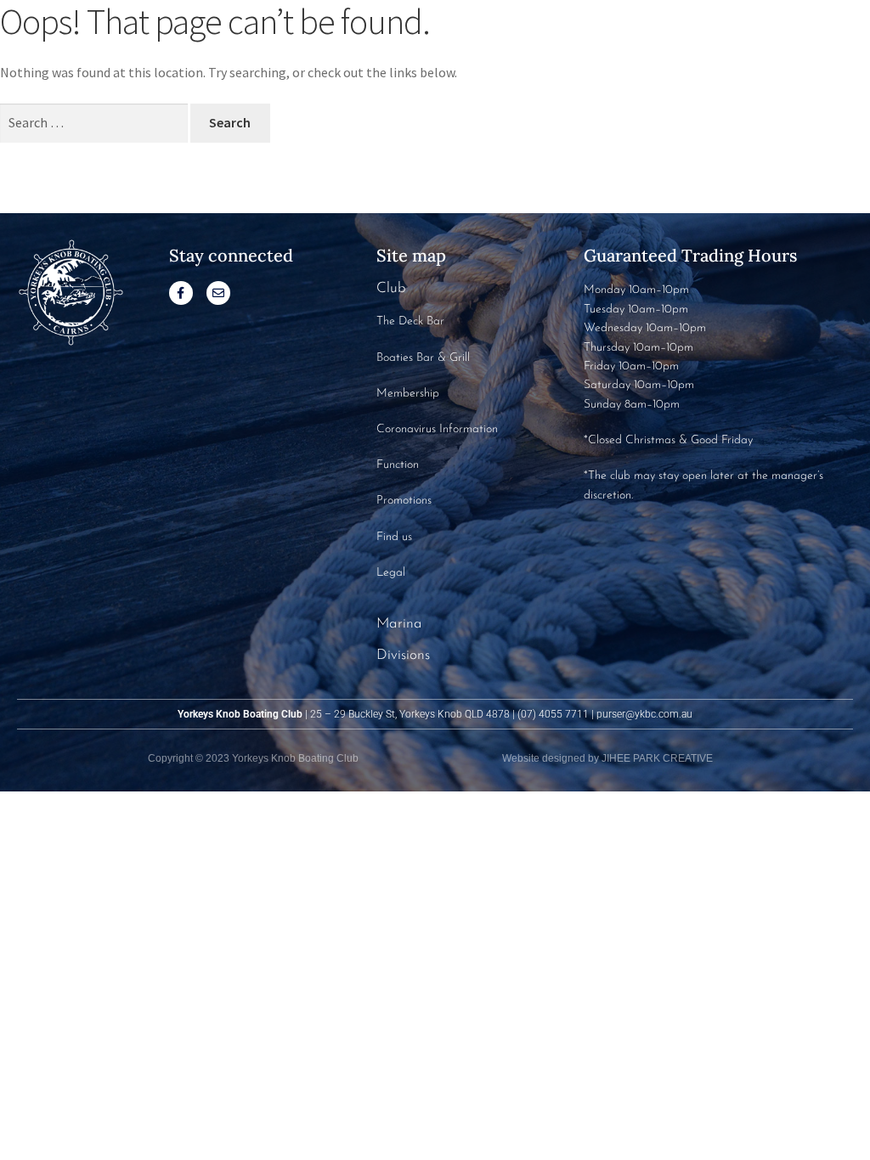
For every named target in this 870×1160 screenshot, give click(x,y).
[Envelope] (218, 293)
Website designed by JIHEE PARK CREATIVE (607, 758)
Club (391, 288)
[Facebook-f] (181, 293)
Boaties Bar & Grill (423, 358)
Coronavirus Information (437, 429)
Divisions (403, 655)
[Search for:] (95, 122)
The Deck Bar (410, 321)
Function (397, 465)
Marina (399, 624)
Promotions (404, 500)
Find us (394, 537)
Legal (390, 572)
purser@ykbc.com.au (644, 714)
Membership (407, 393)
